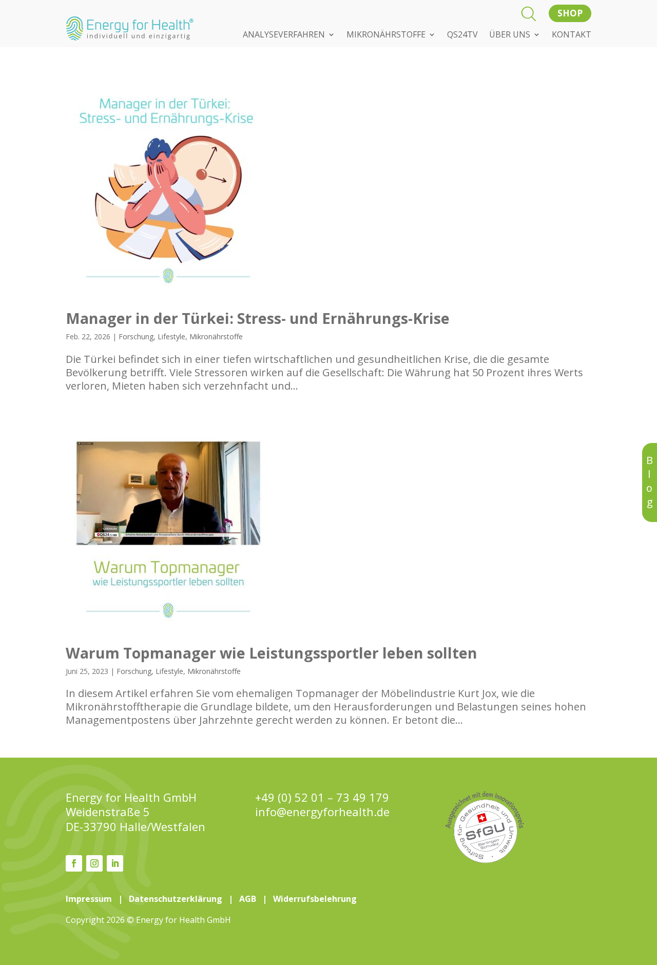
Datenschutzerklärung (175, 898)
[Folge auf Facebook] (74, 863)
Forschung (136, 336)
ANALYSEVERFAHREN (284, 35)
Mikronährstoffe (216, 336)
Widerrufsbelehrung (315, 898)
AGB (247, 898)
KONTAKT (571, 35)
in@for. (322, 811)
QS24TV (462, 35)
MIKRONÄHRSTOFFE (386, 35)
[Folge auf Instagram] (94, 863)
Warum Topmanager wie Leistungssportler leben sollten (271, 653)
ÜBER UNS (509, 35)
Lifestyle (171, 336)
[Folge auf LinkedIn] (115, 863)
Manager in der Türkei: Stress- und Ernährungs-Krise (258, 318)
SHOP (570, 13)
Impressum (89, 898)
